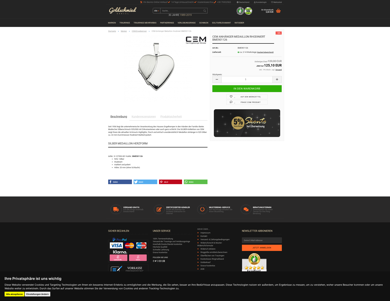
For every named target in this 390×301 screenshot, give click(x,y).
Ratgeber (239, 23)
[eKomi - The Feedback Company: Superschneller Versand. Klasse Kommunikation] (254, 271)
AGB (202, 269)
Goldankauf (205, 262)
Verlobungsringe (187, 23)
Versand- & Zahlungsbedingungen (215, 239)
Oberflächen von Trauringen (212, 255)
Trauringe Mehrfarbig (145, 23)
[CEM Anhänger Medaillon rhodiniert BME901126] (158, 69)
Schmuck (203, 23)
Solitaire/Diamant (221, 23)
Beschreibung (118, 116)
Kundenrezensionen (144, 116)
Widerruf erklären (207, 249)
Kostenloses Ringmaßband (212, 259)
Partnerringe (167, 23)
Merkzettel (277, 2)
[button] (120, 182)
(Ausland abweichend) (265, 52)
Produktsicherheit (171, 116)
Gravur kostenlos (207, 265)
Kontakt (203, 236)
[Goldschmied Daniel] (128, 11)
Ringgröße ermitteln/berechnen (213, 252)
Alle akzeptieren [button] (14, 294)
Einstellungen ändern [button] (37, 294)
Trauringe (124, 23)
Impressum (205, 233)
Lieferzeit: (216, 52)
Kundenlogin (261, 2)
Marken (112, 23)
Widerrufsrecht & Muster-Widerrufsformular (209, 244)
